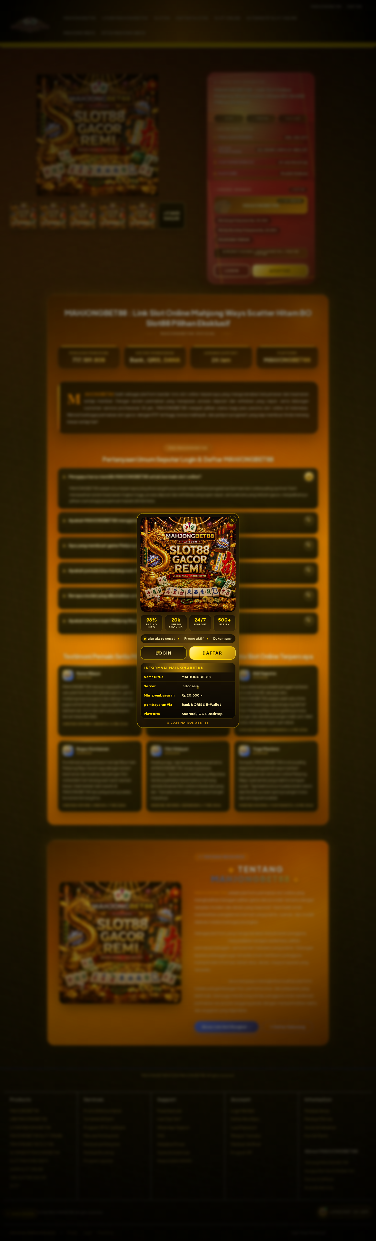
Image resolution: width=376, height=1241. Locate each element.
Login (164, 653)
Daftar (213, 653)
